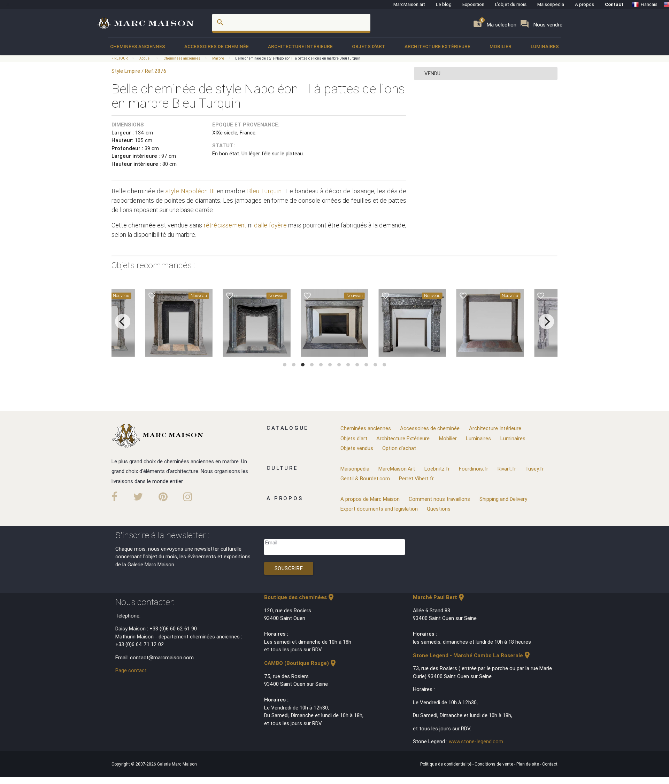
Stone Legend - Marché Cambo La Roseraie (472, 655)
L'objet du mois (510, 4)
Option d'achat (399, 448)
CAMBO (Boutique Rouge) (300, 663)
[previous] (122, 321)
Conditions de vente (494, 764)
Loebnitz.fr (437, 468)
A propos (584, 4)
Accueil (145, 58)
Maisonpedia (550, 4)
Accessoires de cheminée (216, 46)
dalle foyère (270, 225)
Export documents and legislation (379, 508)
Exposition (473, 4)
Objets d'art (368, 46)
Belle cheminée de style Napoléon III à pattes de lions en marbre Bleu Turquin (297, 58)
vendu (432, 73)
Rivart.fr (507, 468)
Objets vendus (356, 448)
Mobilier (501, 46)
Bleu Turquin (264, 191)
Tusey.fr (534, 468)
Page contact (131, 670)
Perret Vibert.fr (416, 478)
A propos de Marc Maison (370, 499)
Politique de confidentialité (446, 764)
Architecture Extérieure (437, 46)
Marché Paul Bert (439, 597)
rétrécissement (225, 225)
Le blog (444, 4)
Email (271, 542)
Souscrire (289, 568)
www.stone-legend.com (476, 741)
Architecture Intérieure (300, 46)
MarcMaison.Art (396, 468)
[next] (546, 321)
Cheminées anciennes (137, 46)
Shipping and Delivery (503, 499)
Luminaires (545, 46)
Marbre (218, 58)
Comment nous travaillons (439, 499)
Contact (614, 4)
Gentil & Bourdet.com (365, 478)
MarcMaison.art (409, 4)
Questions (439, 508)
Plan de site (528, 764)
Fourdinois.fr (473, 468)
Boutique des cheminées (299, 597)
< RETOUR (120, 58)
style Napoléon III (190, 191)
